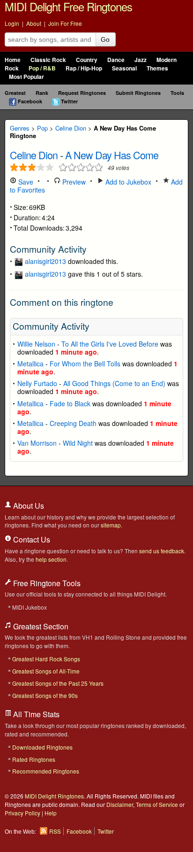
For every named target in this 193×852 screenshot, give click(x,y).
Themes (157, 68)
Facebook (30, 101)
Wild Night (78, 443)
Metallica (30, 363)
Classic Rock (48, 60)
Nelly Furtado (37, 383)
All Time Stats (35, 714)
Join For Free (65, 23)
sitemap (111, 525)
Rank (42, 92)
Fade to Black (70, 403)
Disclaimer (119, 804)
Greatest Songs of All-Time (46, 671)
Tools (177, 92)
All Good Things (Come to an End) (114, 383)
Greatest (15, 92)
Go (105, 39)
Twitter (69, 101)
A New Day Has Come (111, 154)
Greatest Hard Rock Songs (46, 659)
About (33, 23)
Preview (73, 181)
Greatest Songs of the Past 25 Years (58, 683)
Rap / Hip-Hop (84, 68)
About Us (27, 505)
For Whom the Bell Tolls (85, 363)
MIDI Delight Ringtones (54, 796)
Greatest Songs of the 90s (45, 695)
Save (24, 181)
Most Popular (26, 77)
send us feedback (161, 551)
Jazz (140, 60)
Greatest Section (39, 626)
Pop (42, 128)
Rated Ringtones (33, 759)
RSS (55, 831)
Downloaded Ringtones (42, 747)
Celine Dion (70, 128)
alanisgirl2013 (45, 261)
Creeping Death (73, 423)
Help (51, 813)
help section (51, 559)
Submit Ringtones (138, 92)
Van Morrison (37, 443)
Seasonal (124, 68)
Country (86, 60)
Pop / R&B (42, 68)
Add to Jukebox (127, 181)
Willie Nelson (36, 344)
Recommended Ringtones (45, 771)
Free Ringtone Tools (46, 583)
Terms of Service (157, 804)
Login (12, 23)
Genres (20, 128)
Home (13, 60)
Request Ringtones (82, 92)
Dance (116, 60)
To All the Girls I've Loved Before (109, 344)
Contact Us (30, 539)
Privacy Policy (22, 813)
